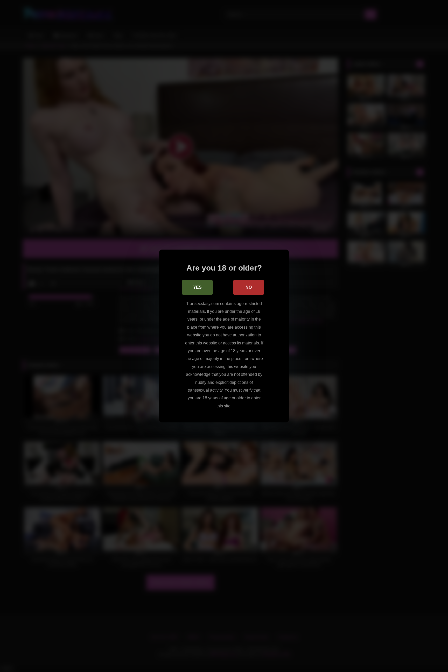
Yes (197, 287)
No (249, 287)
